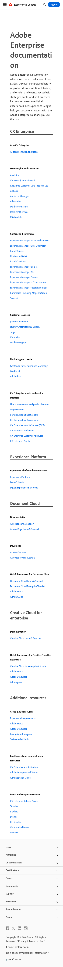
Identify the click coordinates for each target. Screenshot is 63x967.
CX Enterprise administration (24, 767)
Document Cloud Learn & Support (26, 581)
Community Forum (19, 827)
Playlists (14, 811)
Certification (16, 822)
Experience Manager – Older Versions (28, 282)
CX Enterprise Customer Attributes (26, 435)
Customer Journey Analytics (23, 180)
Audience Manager (19, 196)
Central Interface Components (24, 420)
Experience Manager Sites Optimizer (28, 245)
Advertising (15, 201)
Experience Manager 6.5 (22, 271)
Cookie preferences (17, 947)
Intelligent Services (19, 211)
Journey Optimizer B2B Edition (25, 326)
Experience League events (23, 718)
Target (13, 332)
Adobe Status (16, 591)
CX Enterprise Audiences (22, 430)
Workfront (15, 371)
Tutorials (14, 806)
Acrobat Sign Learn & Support (24, 529)
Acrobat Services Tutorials (22, 557)
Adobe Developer (18, 676)
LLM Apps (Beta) (18, 256)
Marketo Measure (19, 206)
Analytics (14, 175)
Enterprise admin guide (21, 734)
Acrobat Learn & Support (22, 523)
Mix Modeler (16, 217)
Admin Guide (16, 596)
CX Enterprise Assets (20, 441)
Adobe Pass (15, 376)
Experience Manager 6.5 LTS (24, 266)
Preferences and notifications (24, 414)
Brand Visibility (17, 251)
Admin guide (16, 682)
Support (14, 832)
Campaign (15, 337)
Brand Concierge (18, 261)
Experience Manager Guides (23, 277)
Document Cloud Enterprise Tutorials (27, 586)
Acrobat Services (18, 552)
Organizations (17, 409)
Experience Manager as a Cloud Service (29, 240)
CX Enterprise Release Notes (23, 801)
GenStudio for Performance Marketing (29, 365)
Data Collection (17, 482)
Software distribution (20, 739)
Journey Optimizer (19, 321)
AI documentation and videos (24, 151)
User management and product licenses (29, 404)
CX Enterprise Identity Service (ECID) (28, 425)
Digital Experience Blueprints (24, 487)
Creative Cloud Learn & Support (25, 638)
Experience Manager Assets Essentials (28, 287)
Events (13, 816)
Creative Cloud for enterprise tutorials (28, 666)
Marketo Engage (18, 342)
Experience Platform (20, 477)
